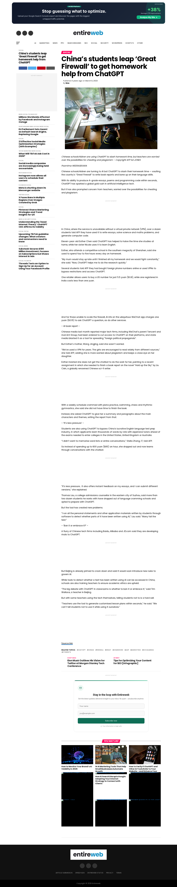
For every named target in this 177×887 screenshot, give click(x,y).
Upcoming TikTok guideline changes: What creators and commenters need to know (34, 238)
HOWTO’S (129, 43)
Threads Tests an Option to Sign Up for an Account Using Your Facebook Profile (34, 266)
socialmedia (148, 650)
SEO (86, 43)
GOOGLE (36, 126)
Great (108, 650)
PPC (62, 43)
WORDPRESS (117, 43)
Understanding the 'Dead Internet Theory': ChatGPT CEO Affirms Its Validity (33, 224)
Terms (118, 873)
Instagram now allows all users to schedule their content (32, 178)
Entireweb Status (95, 873)
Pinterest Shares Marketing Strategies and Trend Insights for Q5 (34, 212)
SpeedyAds (80, 873)
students (66, 652)
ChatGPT (82, 650)
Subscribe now (111, 721)
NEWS (55, 43)
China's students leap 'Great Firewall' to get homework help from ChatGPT (33, 58)
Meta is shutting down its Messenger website (32, 189)
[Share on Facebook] (23, 68)
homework (118, 650)
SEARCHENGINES (74, 43)
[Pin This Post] (41, 68)
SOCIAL (94, 43)
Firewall (100, 650)
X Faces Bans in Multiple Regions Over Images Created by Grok (32, 200)
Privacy (109, 873)
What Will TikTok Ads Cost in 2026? (34, 154)
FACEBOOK (22, 185)
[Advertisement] (36, 93)
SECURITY (104, 43)
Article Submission (64, 873)
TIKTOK (21, 151)
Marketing (136, 650)
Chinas (91, 650)
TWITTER (21, 195)
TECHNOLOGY (32, 114)
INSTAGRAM (23, 173)
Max (67, 83)
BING (31, 126)
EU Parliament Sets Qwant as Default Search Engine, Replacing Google (33, 131)
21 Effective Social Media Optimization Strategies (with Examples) (32, 144)
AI (35, 43)
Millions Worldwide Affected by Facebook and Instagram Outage (34, 119)
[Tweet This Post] (32, 68)
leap (127, 650)
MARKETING (44, 43)
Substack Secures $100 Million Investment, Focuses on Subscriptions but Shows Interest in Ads (34, 253)
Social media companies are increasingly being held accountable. (34, 166)
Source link (67, 643)
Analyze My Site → (148, 17)
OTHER (140, 43)
